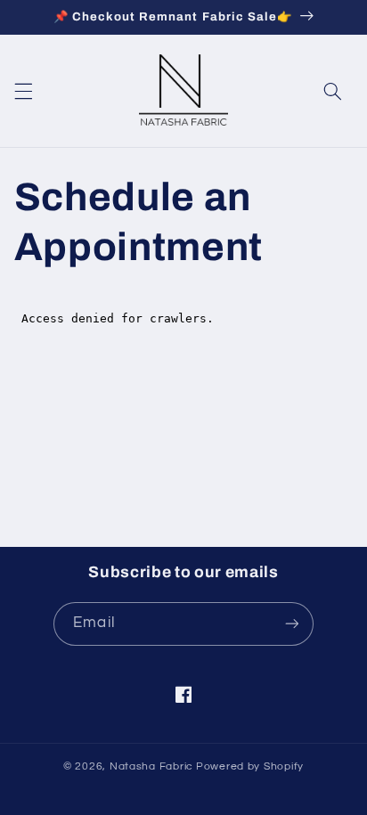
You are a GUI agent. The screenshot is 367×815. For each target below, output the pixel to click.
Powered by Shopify (250, 766)
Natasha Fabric (151, 766)
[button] (23, 91)
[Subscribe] (291, 624)
